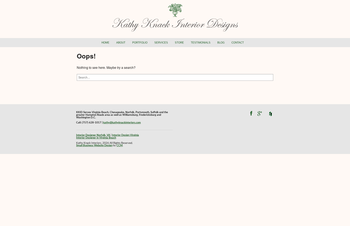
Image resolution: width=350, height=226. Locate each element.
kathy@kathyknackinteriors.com (122, 122)
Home (105, 42)
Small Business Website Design (94, 145)
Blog (221, 42)
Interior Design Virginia (125, 135)
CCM (119, 145)
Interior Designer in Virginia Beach (96, 138)
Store (179, 42)
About (120, 42)
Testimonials (200, 42)
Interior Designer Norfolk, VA (93, 135)
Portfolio (139, 42)
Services (161, 42)
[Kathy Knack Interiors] (175, 17)
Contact (238, 42)
